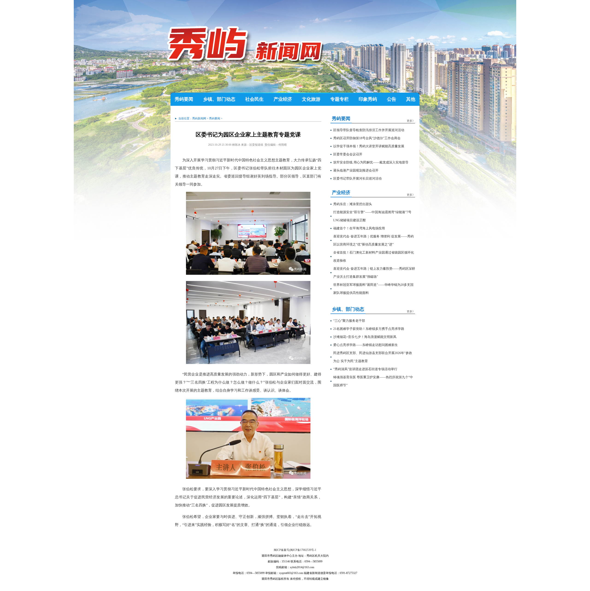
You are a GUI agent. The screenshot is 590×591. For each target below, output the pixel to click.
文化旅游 (311, 99)
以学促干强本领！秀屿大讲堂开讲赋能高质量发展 (368, 146)
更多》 (411, 120)
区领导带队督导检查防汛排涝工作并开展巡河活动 (368, 130)
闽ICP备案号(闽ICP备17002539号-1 (295, 550)
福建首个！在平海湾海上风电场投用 (359, 228)
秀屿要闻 (184, 99)
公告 (391, 99)
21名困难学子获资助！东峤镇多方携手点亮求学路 (368, 329)
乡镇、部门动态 (219, 99)
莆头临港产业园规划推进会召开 (355, 170)
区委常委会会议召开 (347, 154)
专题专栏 (339, 99)
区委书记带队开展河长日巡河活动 (357, 178)
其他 (410, 99)
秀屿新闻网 (199, 118)
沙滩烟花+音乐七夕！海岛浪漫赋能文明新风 (364, 337)
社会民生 (254, 99)
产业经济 (283, 99)
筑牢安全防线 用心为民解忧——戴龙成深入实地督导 (370, 162)
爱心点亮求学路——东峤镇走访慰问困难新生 (365, 345)
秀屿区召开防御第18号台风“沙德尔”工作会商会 (367, 138)
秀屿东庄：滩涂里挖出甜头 (352, 204)
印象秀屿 (368, 99)
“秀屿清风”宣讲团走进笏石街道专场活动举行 (365, 369)
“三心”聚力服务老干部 (349, 320)
